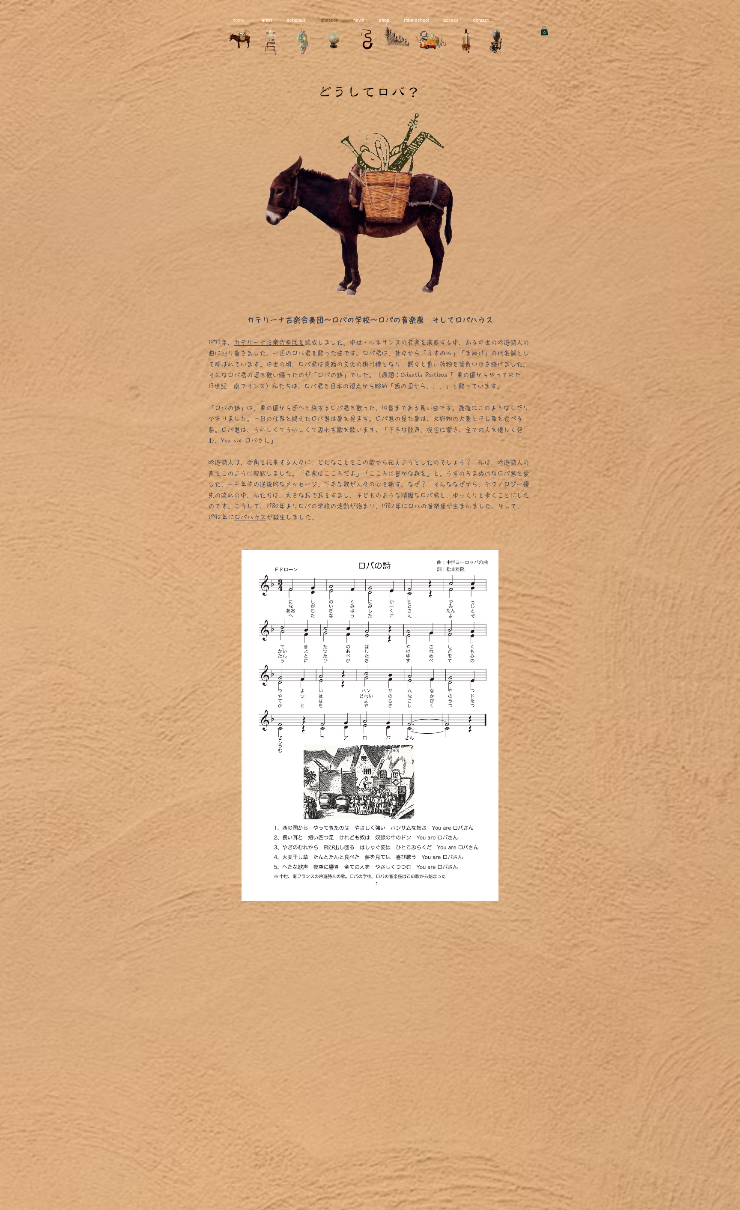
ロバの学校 (314, 506)
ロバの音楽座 (427, 506)
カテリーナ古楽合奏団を (269, 342)
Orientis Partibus (424, 375)
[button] (544, 31)
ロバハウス (250, 517)
